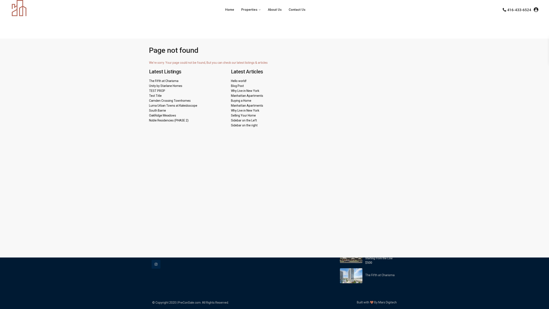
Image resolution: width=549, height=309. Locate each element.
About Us (275, 10)
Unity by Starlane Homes (165, 86)
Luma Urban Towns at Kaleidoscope (173, 105)
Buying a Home (241, 100)
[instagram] (156, 264)
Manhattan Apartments (247, 95)
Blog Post (237, 86)
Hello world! (238, 81)
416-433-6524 (519, 10)
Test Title (155, 95)
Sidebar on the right (244, 125)
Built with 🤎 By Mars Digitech (377, 302)
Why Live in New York (245, 90)
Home (229, 10)
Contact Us (297, 10)
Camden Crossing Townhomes (170, 100)
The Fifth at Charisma (163, 81)
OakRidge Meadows (162, 115)
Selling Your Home (243, 115)
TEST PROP (157, 90)
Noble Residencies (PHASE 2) (169, 120)
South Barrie (157, 110)
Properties (249, 10)
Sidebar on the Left (244, 120)
